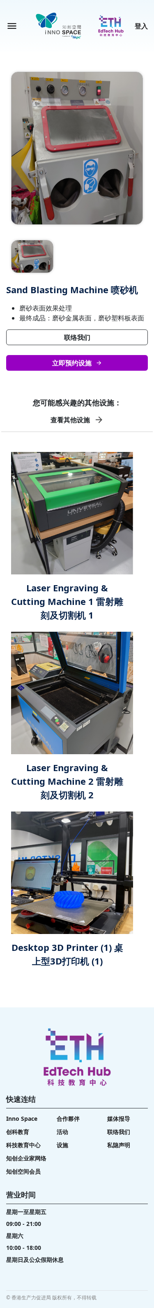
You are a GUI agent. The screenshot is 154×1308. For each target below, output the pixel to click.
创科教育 (17, 1132)
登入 (141, 26)
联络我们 (77, 337)
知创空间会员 (23, 1171)
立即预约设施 (72, 362)
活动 (62, 1132)
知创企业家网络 (26, 1158)
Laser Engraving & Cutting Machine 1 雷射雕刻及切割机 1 (67, 601)
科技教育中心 (23, 1145)
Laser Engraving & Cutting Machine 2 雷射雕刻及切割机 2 (67, 781)
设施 (62, 1145)
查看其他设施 (70, 419)
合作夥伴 (68, 1118)
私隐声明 (118, 1145)
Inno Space (21, 1118)
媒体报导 (118, 1118)
